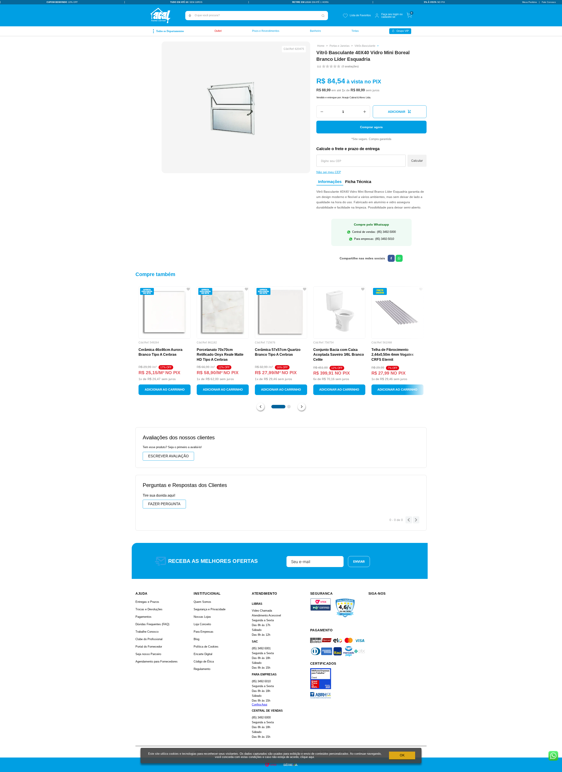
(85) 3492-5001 (261, 648)
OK (402, 755)
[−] (321, 111)
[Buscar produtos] (323, 15)
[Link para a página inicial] (320, 45)
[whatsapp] (399, 258)
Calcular (417, 160)
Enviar (359, 561)
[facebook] (391, 258)
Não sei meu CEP (328, 172)
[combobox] (256, 15)
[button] (190, 15)
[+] (364, 111)
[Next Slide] (301, 407)
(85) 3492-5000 (261, 717)
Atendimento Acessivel (266, 615)
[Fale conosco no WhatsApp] (553, 756)
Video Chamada (262, 610)
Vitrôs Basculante (365, 45)
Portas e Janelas (339, 45)
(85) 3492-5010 (261, 681)
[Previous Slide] (260, 407)
